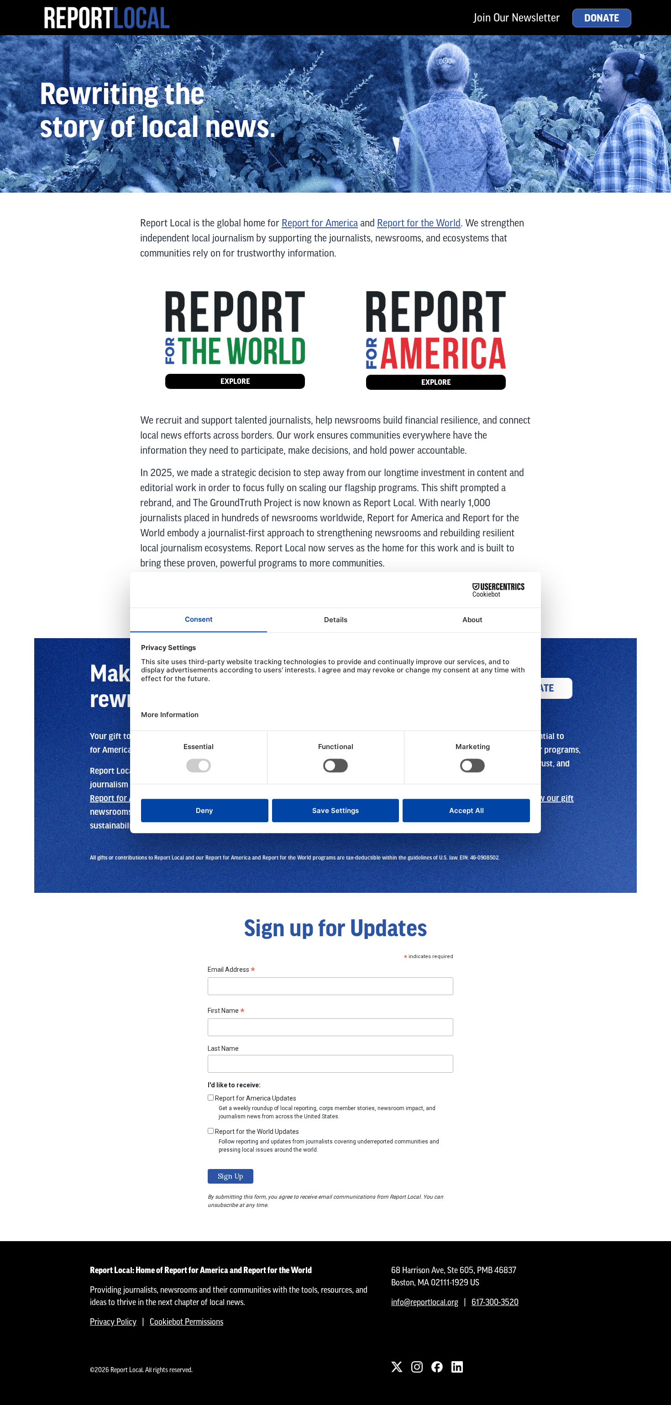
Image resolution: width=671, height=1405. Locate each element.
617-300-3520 (495, 1302)
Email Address (231, 970)
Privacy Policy (113, 1321)
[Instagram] (417, 1367)
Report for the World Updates (257, 1131)
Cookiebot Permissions (186, 1321)
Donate (601, 18)
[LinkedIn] (457, 1367)
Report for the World (419, 223)
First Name (226, 1012)
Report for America (320, 223)
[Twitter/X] (397, 1367)
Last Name (223, 1048)
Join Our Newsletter (517, 17)
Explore (235, 381)
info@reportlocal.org (424, 1302)
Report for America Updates (255, 1098)
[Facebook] (437, 1367)
